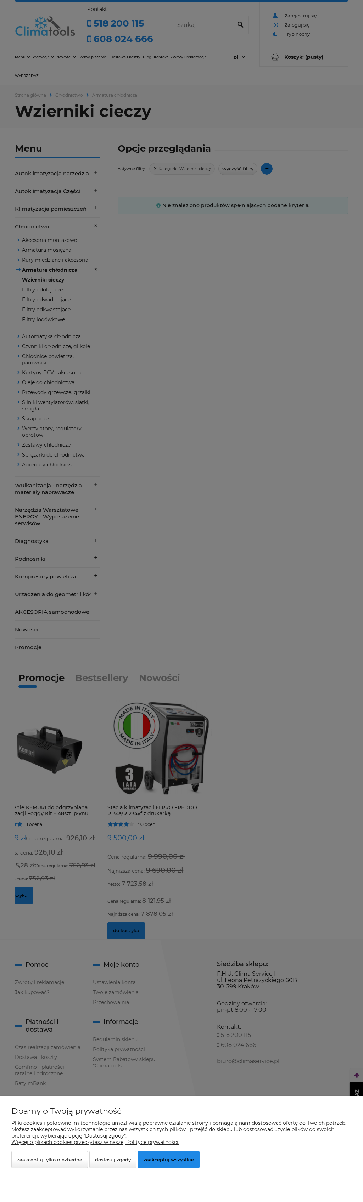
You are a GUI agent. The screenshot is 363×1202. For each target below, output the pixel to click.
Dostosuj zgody (113, 1159)
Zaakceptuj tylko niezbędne (49, 1159)
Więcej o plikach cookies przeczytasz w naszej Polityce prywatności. (95, 1142)
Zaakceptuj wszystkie (169, 1159)
